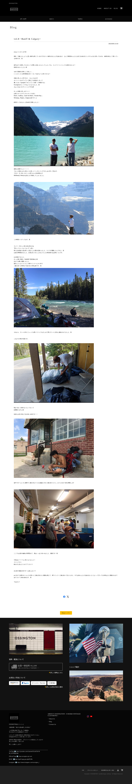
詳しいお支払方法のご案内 (54, 687)
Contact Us (52, 724)
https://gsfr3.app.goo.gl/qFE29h (23, 759)
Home (99, 8)
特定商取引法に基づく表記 (107, 770)
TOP (83, 770)
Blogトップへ (66, 613)
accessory (108, 19)
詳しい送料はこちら (56, 672)
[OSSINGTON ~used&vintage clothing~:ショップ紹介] (96, 686)
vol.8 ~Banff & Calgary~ (27, 39)
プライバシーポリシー (92, 770)
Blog (116, 8)
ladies (80, 19)
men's (52, 19)
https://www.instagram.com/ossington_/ (28, 762)
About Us (108, 8)
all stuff (23, 19)
